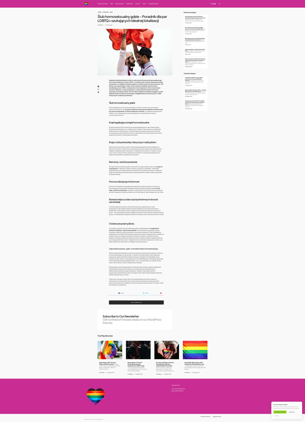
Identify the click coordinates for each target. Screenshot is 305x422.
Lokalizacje (106, 12)
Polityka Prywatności (178, 388)
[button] (213, 4)
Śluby (111, 12)
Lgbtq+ (99, 12)
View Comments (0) (136, 302)
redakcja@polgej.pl (99, 419)
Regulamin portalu (177, 391)
